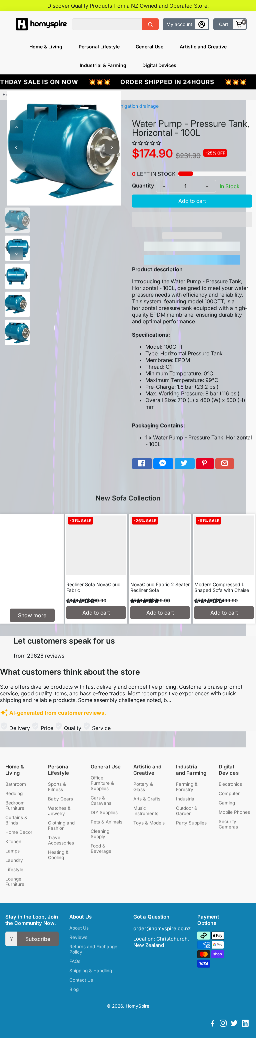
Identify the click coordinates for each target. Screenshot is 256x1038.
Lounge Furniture (14, 881)
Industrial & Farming (103, 65)
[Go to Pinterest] (205, 463)
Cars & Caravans (101, 800)
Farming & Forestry (187, 786)
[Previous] (16, 126)
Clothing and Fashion (61, 825)
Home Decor (18, 832)
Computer (229, 793)
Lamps (12, 850)
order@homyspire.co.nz (162, 928)
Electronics (230, 784)
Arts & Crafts (146, 798)
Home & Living (45, 46)
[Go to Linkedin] (245, 1024)
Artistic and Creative (203, 46)
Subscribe (37, 939)
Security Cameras (228, 824)
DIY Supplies (104, 812)
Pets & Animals (106, 821)
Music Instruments (145, 810)
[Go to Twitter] (185, 463)
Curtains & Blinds (16, 820)
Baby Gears (60, 798)
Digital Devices (159, 65)
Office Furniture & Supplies (102, 783)
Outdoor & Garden (186, 810)
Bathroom (15, 784)
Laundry (14, 860)
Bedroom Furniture (15, 805)
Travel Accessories (61, 840)
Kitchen (13, 841)
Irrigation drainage (139, 106)
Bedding (14, 793)
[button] (147, 143)
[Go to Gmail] (224, 463)
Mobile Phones (234, 812)
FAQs (74, 961)
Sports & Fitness (57, 786)
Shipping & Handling (90, 970)
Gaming (227, 802)
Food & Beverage (101, 848)
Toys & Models (149, 822)
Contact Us (81, 980)
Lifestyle (14, 869)
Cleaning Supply (100, 833)
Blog (74, 989)
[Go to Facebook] (142, 463)
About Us (79, 928)
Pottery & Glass (143, 786)
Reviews (78, 937)
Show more (32, 615)
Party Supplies (191, 822)
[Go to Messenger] (163, 463)
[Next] (16, 253)
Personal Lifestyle (99, 46)
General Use (149, 46)
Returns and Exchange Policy (93, 949)
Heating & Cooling (58, 854)
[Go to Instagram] (223, 1024)
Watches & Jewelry (59, 810)
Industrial (185, 798)
